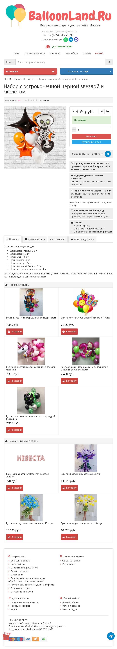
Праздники (14, 79)
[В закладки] (102, 111)
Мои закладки (69, 609)
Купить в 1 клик (91, 142)
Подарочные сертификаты (24, 602)
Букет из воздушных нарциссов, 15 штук (81, 523)
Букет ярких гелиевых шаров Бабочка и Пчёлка (85, 317)
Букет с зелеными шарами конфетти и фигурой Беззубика (30, 417)
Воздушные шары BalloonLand (24, 629)
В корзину (91, 136)
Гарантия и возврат (21, 588)
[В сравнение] (108, 111)
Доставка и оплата (20, 560)
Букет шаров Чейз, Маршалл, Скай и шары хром (31, 317)
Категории (12, 71)
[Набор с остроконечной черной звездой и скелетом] (35, 137)
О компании (17, 574)
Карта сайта (68, 564)
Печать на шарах (19, 571)
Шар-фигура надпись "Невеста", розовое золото (27, 475)
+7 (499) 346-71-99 (60, 35)
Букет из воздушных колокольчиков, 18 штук (29, 523)
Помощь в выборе (52, 39)
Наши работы (18, 564)
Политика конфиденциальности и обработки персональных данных (27, 580)
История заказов (71, 605)
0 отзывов (44, 100)
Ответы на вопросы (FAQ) (24, 567)
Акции (14, 609)
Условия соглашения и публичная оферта (32, 584)
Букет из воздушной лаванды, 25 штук (80, 474)
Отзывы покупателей (22, 591)
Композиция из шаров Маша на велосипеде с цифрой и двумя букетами (84, 368)
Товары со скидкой (20, 605)
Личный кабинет (70, 602)
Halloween (28, 79)
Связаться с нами (71, 560)
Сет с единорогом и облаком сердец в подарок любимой (30, 368)
